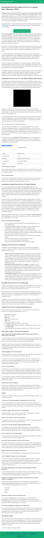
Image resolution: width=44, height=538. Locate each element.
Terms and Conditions (33, 533)
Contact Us (12, 533)
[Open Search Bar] (36, 1)
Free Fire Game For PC (7, 1)
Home (7, 533)
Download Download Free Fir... (22, 31)
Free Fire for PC (23, 536)
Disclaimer (18, 533)
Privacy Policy (24, 533)
